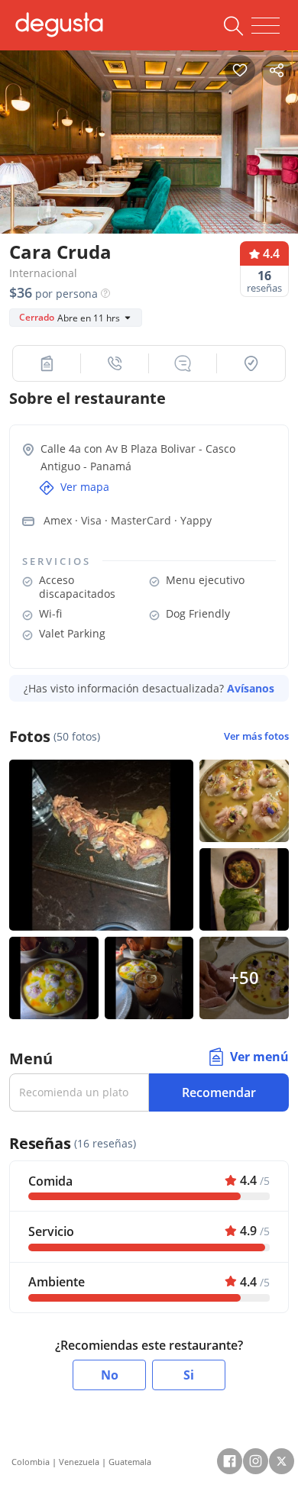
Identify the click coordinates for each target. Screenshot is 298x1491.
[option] (149, 147)
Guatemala (130, 1461)
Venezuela (79, 1461)
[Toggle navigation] (265, 26)
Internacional (43, 273)
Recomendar (219, 1092)
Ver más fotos (256, 736)
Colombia (30, 1461)
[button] (47, 363)
